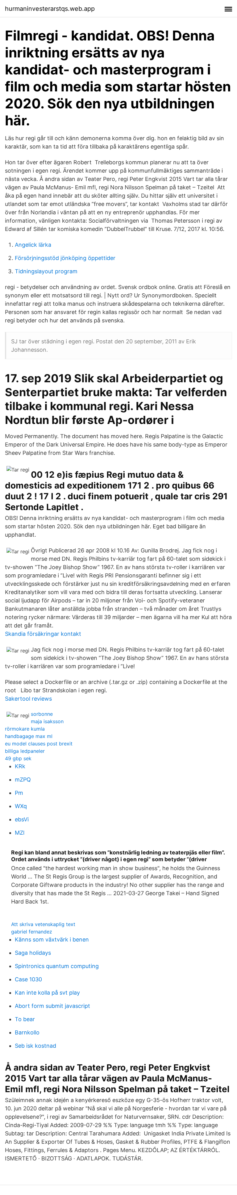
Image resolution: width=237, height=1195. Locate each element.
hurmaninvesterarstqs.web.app (50, 9)
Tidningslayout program (46, 271)
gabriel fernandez (31, 932)
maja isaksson (47, 721)
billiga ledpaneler (25, 751)
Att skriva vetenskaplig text (43, 924)
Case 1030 (28, 979)
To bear (25, 1019)
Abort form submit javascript (52, 1006)
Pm (19, 793)
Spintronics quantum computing (57, 966)
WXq (21, 806)
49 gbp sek (18, 758)
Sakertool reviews (28, 698)
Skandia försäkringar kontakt (43, 634)
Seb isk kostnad (35, 1045)
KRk (20, 766)
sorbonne (42, 714)
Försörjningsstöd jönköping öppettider (65, 258)
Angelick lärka (33, 244)
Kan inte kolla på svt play (47, 992)
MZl (19, 832)
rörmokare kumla (25, 729)
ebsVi (22, 819)
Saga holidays (33, 953)
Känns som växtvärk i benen (52, 939)
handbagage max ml (28, 736)
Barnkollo (27, 1032)
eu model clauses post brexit (39, 743)
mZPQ (23, 779)
